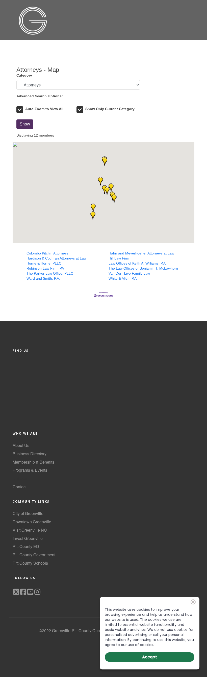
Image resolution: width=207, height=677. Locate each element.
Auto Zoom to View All (44, 109)
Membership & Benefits (33, 462)
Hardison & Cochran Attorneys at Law (56, 258)
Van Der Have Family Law (129, 273)
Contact (20, 487)
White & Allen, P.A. (123, 278)
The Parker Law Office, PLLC (50, 273)
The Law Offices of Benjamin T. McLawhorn (143, 268)
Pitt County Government (34, 555)
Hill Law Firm (119, 258)
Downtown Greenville (32, 522)
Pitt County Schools (30, 563)
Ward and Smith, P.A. (43, 278)
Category (24, 75)
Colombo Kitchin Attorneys (47, 253)
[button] (114, 198)
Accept (149, 657)
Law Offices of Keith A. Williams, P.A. (138, 263)
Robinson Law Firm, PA (45, 268)
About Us (21, 445)
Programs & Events (30, 470)
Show (25, 124)
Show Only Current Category (110, 109)
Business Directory (29, 454)
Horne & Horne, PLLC (44, 263)
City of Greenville (28, 513)
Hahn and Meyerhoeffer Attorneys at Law (141, 253)
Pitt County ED (26, 546)
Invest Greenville (28, 538)
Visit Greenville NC (30, 530)
